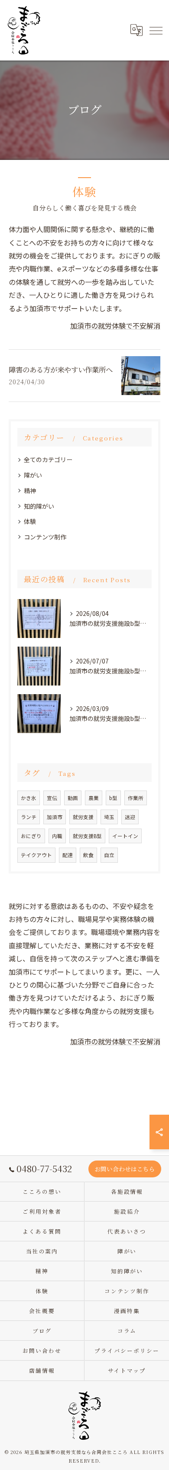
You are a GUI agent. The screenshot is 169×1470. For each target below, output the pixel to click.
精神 (30, 490)
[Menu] (156, 30)
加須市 (54, 816)
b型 (113, 797)
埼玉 (109, 816)
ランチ (28, 816)
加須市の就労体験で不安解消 (115, 325)
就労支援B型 (87, 835)
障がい (33, 475)
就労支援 (83, 816)
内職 (57, 835)
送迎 (130, 816)
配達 (67, 854)
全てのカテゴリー (48, 459)
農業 (93, 797)
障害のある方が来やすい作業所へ (61, 369)
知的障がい (39, 506)
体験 (30, 521)
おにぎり (31, 835)
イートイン (125, 835)
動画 (73, 797)
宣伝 (52, 797)
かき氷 (28, 797)
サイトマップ (127, 1370)
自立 (109, 854)
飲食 (88, 854)
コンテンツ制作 (45, 537)
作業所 (135, 797)
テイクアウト (36, 854)
